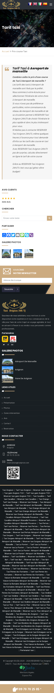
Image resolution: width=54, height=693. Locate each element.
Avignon (19, 369)
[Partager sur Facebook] (8, 344)
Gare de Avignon (23, 378)
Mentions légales (27, 672)
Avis (5, 418)
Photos (7, 408)
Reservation (9, 428)
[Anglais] (35, 4)
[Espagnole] (45, 4)
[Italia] (40, 4)
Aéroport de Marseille (26, 361)
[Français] (30, 4)
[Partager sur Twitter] (3, 344)
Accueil (5, 51)
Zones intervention (12, 413)
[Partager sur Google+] (12, 344)
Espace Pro (27, 675)
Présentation (9, 403)
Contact (7, 423)
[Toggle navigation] (51, 4)
